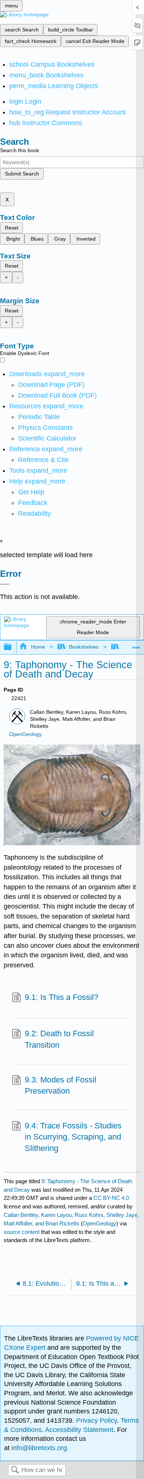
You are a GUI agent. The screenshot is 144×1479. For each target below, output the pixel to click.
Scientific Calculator (47, 438)
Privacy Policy (96, 1420)
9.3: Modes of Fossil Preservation (60, 1085)
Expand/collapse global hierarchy (12, 647)
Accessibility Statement (79, 1429)
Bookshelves (84, 647)
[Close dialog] (4, 584)
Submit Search (22, 174)
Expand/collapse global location (136, 645)
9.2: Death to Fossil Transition (59, 1039)
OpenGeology (25, 734)
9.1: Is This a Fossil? (61, 997)
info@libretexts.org (38, 1448)
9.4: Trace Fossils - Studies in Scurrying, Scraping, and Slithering (73, 1137)
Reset (11, 228)
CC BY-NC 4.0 (111, 1198)
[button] (32, 502)
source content (22, 1232)
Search (14, 1470)
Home (38, 647)
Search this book (19, 150)
